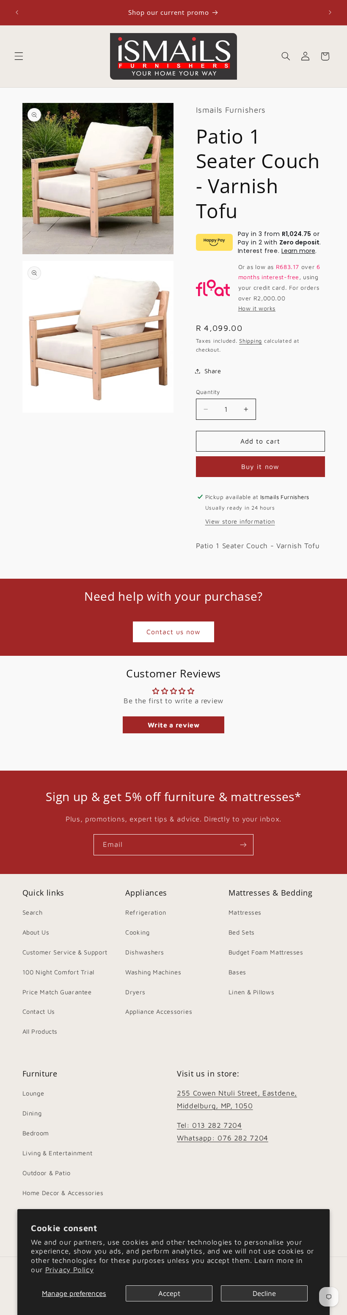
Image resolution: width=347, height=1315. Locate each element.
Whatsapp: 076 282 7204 (222, 1138)
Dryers (135, 992)
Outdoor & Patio (46, 1172)
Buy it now (260, 466)
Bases (237, 972)
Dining (32, 1113)
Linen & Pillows (251, 992)
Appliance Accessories (158, 1011)
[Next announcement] (330, 12)
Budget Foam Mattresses (266, 952)
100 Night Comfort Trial (58, 972)
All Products (40, 1031)
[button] (18, 56)
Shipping (250, 341)
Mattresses (245, 912)
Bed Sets (242, 932)
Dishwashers (144, 952)
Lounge (33, 1093)
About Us (36, 932)
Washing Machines (153, 972)
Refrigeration (145, 912)
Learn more (298, 251)
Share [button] (212, 371)
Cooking (137, 932)
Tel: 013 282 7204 (209, 1125)
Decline (264, 1293)
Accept (169, 1293)
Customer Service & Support (64, 952)
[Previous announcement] (17, 12)
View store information (240, 521)
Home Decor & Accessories (63, 1192)
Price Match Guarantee (57, 992)
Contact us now (173, 631)
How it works (257, 308)
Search (32, 912)
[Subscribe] (243, 844)
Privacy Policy (69, 1269)
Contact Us (38, 1011)
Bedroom (35, 1133)
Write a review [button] (174, 725)
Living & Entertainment (57, 1153)
